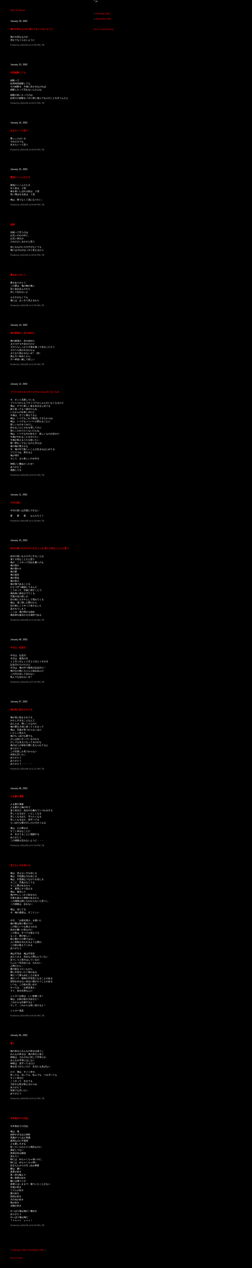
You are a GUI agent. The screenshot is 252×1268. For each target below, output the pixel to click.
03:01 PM (35, 475)
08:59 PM (35, 150)
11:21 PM (35, 769)
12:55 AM (35, 305)
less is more (17, 10)
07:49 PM (35, 845)
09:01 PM (35, 103)
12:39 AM (35, 521)
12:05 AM (35, 364)
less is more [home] (103, 29)
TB (43, 45)
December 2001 (36, 1250)
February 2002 (19, 1250)
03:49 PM (35, 1225)
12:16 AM (35, 620)
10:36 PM (35, 45)
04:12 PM (35, 1098)
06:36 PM (35, 1015)
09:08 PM (35, 205)
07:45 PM (35, 682)
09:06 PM (35, 255)
